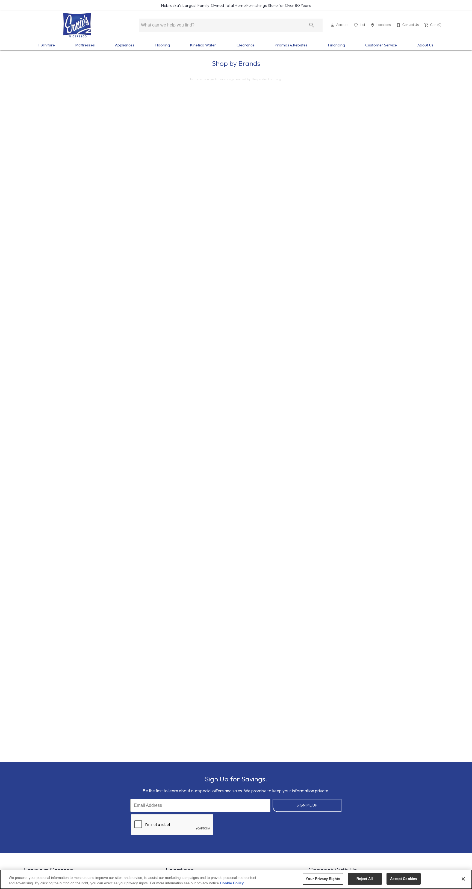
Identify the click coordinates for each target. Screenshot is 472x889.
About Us (425, 45)
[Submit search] (311, 25)
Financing (336, 45)
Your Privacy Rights (323, 879)
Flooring (162, 45)
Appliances (124, 45)
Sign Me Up (307, 805)
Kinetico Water (203, 45)
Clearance (246, 45)
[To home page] (77, 25)
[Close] (463, 879)
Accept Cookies (403, 879)
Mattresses (85, 45)
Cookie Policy (232, 883)
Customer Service (381, 45)
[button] (332, 25)
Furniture (47, 45)
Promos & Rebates (291, 45)
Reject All (364, 879)
